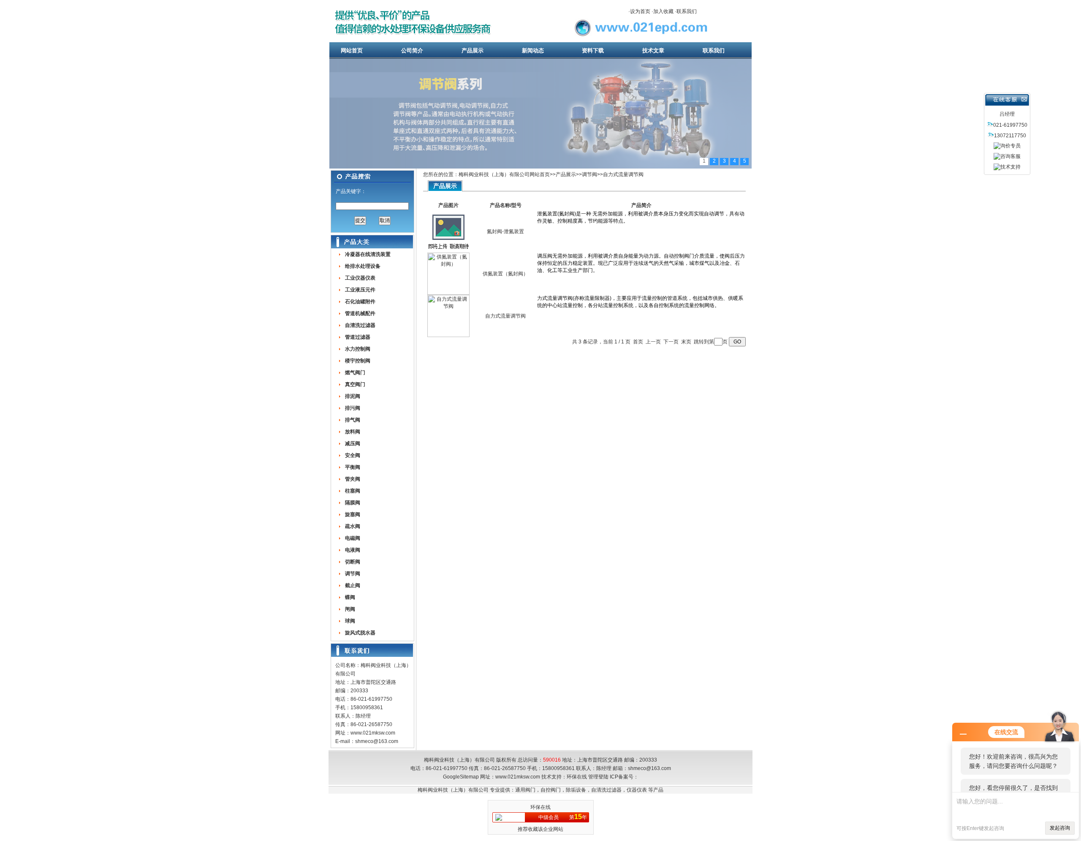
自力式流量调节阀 (623, 174)
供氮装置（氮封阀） (505, 274)
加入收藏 (663, 11)
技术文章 (653, 50)
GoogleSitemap (461, 777)
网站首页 (352, 50)
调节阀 (589, 174)
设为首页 (640, 11)
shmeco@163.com (376, 741)
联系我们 (686, 11)
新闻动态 (533, 50)
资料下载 (593, 50)
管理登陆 (598, 777)
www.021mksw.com (372, 733)
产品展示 (472, 50)
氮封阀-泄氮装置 (505, 231)
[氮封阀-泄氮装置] (448, 251)
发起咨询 (1060, 828)
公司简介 (412, 50)
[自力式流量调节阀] (448, 335)
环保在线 (577, 777)
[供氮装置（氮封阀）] (448, 293)
